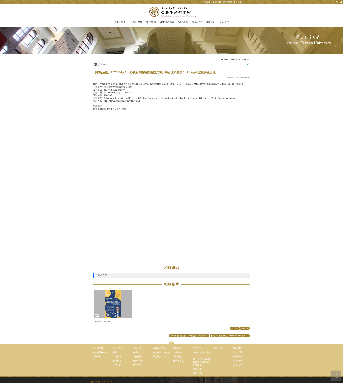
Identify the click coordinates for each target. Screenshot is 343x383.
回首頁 (207, 2)
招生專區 (183, 22)
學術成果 (197, 369)
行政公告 (237, 360)
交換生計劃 (138, 360)
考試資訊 (177, 356)
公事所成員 (136, 22)
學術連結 (197, 373)
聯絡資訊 (210, 22)
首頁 (226, 59)
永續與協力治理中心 (201, 353)
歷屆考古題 (178, 360)
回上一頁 (235, 328)
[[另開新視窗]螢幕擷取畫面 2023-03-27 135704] (113, 304)
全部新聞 (237, 352)
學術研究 (197, 22)
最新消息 (224, 22)
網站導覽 (227, 2)
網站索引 (341, 2)
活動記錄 (237, 364)
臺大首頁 (216, 2)
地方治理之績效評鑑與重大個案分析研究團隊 (201, 362)
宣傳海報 (208, 84)
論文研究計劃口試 (161, 352)
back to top (336, 376)
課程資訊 (137, 356)
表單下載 (137, 364)
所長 (115, 352)
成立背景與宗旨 (100, 352)
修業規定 (137, 352)
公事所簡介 (120, 22)
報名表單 (102, 275)
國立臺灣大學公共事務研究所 (171, 11)
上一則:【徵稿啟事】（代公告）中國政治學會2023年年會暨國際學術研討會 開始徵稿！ (189, 336)
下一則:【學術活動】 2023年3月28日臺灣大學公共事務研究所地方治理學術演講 (230, 336)
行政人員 (117, 364)
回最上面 (245, 328)
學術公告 (245, 59)
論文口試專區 (167, 22)
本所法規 (97, 356)
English (237, 2)
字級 (337, 2)
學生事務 (151, 22)
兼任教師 (117, 360)
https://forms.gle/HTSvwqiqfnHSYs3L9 (122, 101)
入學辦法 (177, 352)
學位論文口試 (159, 356)
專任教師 (117, 356)
